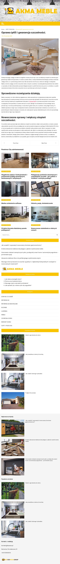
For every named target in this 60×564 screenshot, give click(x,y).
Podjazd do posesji (30, 393)
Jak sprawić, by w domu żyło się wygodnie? (18, 285)
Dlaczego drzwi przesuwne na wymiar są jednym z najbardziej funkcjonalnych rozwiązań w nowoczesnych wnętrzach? (28, 263)
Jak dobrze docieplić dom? (13, 279)
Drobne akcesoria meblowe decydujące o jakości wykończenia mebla (22, 249)
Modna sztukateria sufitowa (11, 203)
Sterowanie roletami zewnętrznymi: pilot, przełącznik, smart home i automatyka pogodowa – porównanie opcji (29, 253)
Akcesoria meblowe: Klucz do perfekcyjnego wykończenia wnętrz (21, 258)
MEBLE (3, 315)
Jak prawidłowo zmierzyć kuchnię (34, 354)
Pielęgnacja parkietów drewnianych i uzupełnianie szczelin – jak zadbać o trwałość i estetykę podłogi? (44, 176)
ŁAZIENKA (4, 311)
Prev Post (15, 143)
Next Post (44, 143)
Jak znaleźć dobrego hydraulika (33, 373)
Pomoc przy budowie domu (13, 281)
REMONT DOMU (6, 322)
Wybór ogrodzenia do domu (33, 335)
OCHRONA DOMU (6, 318)
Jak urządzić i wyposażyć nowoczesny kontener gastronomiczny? (21, 245)
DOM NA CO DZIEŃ (7, 296)
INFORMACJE (5, 300)
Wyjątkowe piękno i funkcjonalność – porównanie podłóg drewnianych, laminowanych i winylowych (14, 176)
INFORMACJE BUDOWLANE (9, 304)
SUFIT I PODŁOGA (6, 171)
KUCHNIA (4, 307)
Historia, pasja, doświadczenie (42, 203)
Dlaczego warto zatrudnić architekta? (16, 283)
